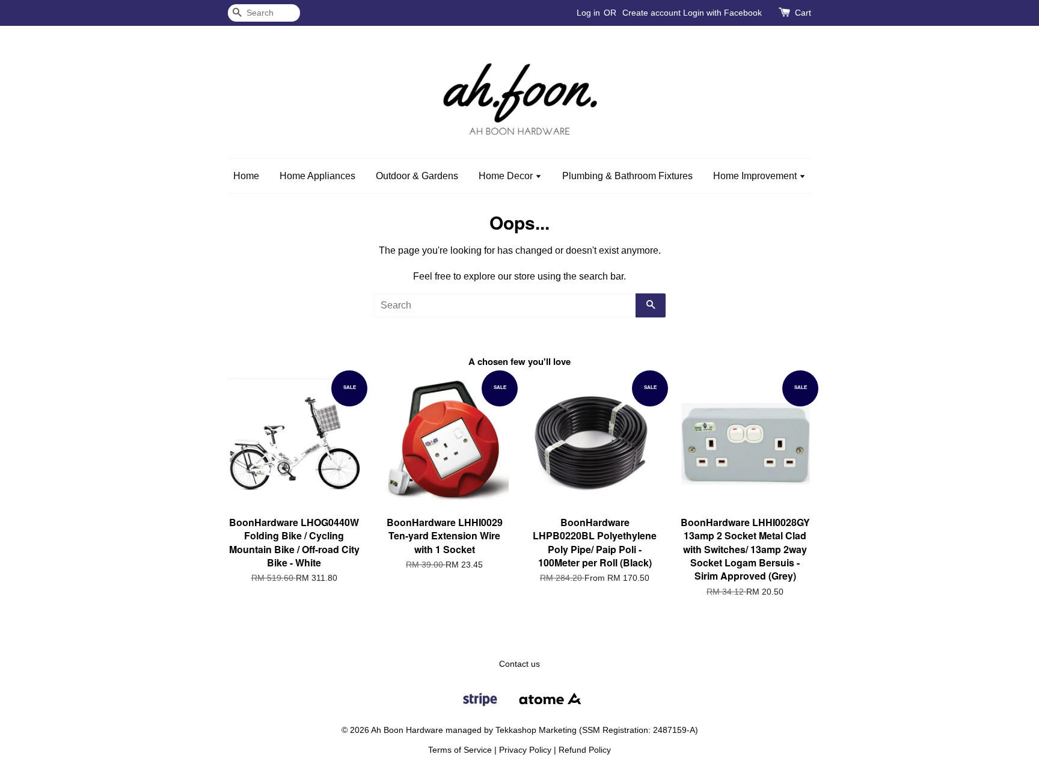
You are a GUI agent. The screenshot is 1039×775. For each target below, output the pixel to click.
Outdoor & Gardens (417, 176)
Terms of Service (460, 750)
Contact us (519, 664)
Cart (803, 12)
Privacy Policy (525, 750)
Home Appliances (317, 176)
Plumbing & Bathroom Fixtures (627, 176)
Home (246, 176)
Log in (588, 12)
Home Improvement (756, 176)
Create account (651, 12)
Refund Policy (585, 750)
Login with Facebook (722, 12)
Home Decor (507, 176)
